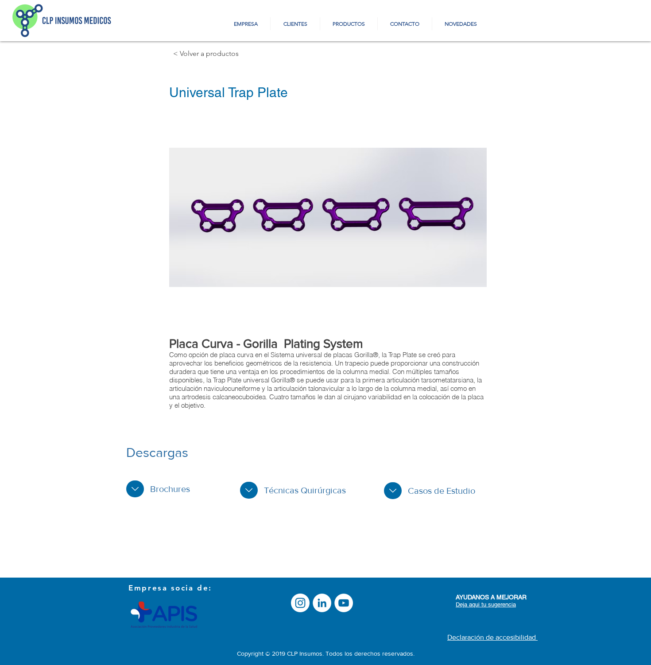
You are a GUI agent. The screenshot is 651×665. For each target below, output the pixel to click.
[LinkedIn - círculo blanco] (322, 603)
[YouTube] (343, 603)
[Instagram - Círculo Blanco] (300, 603)
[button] (328, 217)
